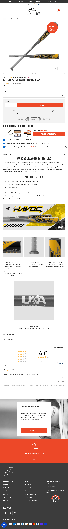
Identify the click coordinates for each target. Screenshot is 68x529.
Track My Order (47, 1)
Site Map (5, 494)
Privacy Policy (28, 497)
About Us (5, 485)
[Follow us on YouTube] (14, 513)
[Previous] (4, 73)
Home (4, 19)
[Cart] (58, 11)
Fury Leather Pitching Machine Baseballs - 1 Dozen (20, 143)
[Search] (13, 10)
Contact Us (56, 1)
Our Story (37, 1)
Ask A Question (8, 339)
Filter (6, 366)
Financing (27, 491)
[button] (34, 4)
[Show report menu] (62, 378)
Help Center (29, 1)
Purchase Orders (7, 497)
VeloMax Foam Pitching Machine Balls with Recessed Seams (16, 147)
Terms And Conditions (31, 500)
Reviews (5, 500)
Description (7, 154)
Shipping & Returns (9, 334)
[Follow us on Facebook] (5, 513)
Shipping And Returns (30, 494)
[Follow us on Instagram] (10, 513)
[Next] (64, 73)
